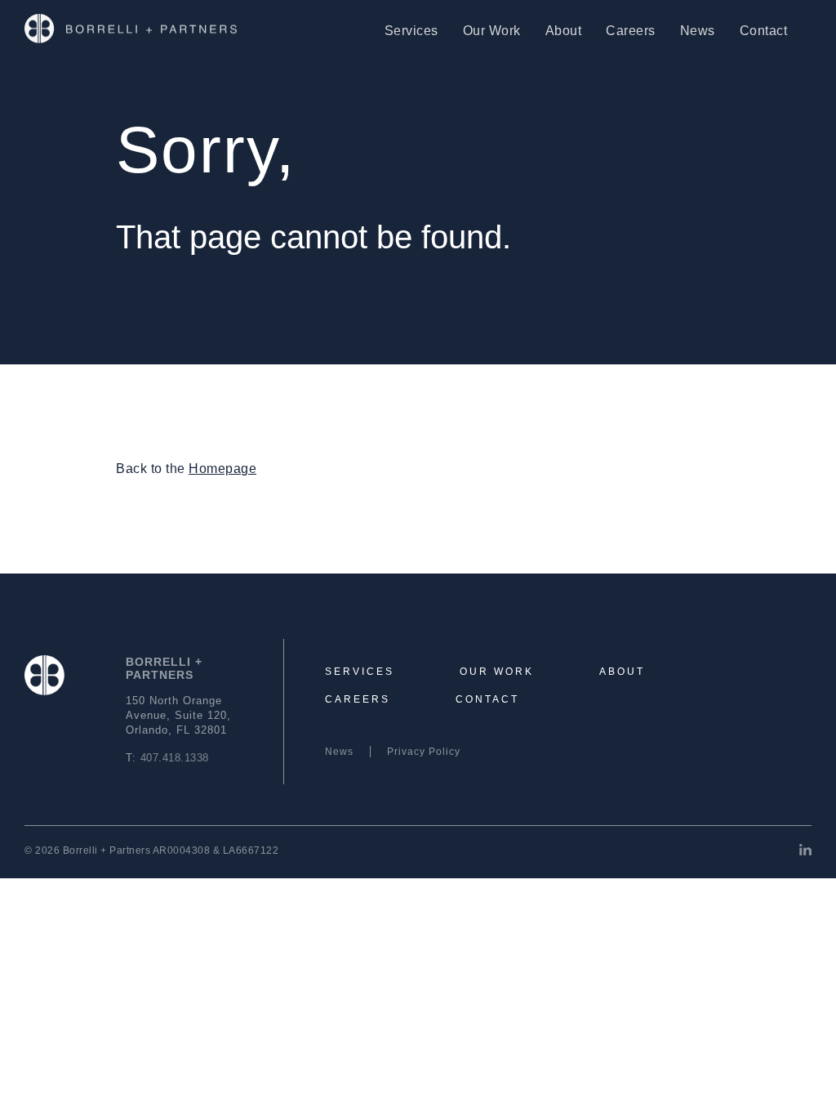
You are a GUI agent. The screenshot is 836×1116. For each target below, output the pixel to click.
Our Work (492, 31)
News (697, 31)
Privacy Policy (423, 751)
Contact (764, 31)
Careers (631, 31)
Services (411, 31)
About (563, 31)
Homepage (222, 468)
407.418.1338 (174, 758)
